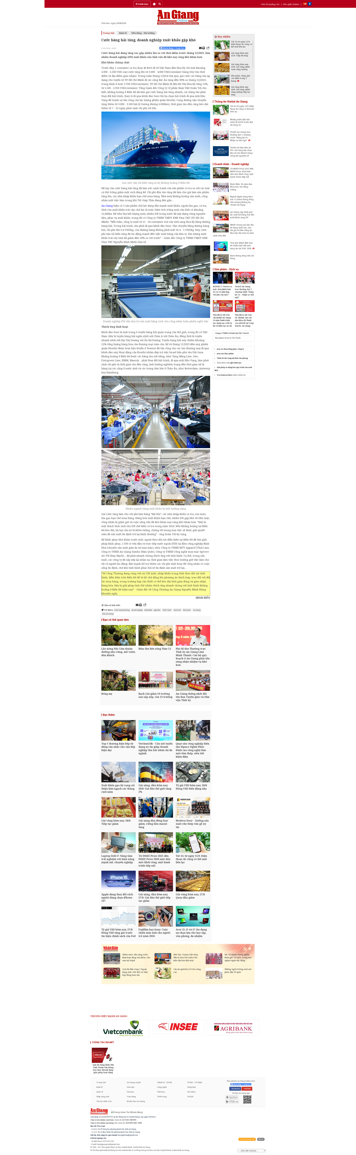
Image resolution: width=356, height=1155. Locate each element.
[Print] (203, 48)
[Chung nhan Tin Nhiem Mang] (125, 1112)
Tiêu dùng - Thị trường (143, 33)
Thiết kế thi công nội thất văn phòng (232, 358)
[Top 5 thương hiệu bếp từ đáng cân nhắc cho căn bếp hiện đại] (118, 730)
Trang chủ (108, 33)
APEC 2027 (167, 610)
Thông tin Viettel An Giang (231, 101)
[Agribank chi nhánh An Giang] (233, 1027)
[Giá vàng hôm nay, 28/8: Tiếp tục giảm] (118, 807)
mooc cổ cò (224, 338)
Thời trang (162, 1096)
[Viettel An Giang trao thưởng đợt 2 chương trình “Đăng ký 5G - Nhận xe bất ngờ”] (245, 282)
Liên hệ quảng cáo (270, 4)
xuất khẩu (148, 610)
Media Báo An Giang (136, 1101)
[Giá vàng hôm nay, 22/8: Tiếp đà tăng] (222, 57)
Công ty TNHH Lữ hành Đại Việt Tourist (232, 333)
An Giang (197, 610)
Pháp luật (191, 1087)
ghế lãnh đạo (235, 363)
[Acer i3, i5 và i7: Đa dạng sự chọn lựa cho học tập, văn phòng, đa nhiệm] (193, 916)
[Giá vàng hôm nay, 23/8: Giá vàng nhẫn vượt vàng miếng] (222, 68)
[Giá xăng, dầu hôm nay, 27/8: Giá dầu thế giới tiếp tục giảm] (156, 881)
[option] (123, 1028)
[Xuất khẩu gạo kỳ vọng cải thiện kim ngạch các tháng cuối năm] (118, 772)
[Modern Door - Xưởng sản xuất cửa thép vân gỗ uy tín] (193, 807)
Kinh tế (123, 33)
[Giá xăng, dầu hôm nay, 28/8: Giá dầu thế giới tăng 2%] (156, 772)
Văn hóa (130, 1092)
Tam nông (131, 1096)
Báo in (260, 1139)
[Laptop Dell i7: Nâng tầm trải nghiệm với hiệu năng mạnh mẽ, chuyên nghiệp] (118, 842)
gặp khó (157, 610)
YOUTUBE (247, 1089)
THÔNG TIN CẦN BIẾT (103, 1042)
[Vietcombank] (123, 1028)
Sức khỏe (191, 1092)
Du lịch (190, 1096)
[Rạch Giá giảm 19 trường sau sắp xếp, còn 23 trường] (156, 680)
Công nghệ (162, 1087)
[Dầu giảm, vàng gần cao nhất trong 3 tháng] (222, 79)
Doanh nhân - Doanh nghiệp (231, 164)
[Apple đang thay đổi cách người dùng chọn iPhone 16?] (118, 881)
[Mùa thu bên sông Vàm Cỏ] (156, 635)
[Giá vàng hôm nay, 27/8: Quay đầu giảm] (193, 881)
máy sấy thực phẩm (225, 353)
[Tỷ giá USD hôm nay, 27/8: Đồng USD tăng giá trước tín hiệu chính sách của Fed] (118, 916)
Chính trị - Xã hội (164, 1082)
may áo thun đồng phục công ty (230, 349)
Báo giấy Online (291, 4)
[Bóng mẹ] (118, 680)
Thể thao (161, 1092)
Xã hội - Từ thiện (194, 1082)
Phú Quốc (187, 610)
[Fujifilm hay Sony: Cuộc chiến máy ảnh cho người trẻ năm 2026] (156, 916)
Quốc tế (99, 1092)
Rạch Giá (177, 610)
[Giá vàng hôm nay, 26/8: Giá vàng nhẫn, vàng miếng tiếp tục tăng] (222, 91)
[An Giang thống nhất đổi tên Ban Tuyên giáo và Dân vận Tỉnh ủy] (193, 680)
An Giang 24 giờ (134, 1082)
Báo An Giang (107, 614)
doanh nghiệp (137, 610)
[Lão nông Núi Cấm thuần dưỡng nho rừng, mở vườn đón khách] (118, 635)
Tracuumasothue (224, 375)
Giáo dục (131, 1087)
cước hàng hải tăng (122, 610)
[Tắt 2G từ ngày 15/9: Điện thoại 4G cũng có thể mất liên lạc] (193, 842)
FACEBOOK (235, 1089)
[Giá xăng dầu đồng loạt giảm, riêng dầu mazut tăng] (156, 807)
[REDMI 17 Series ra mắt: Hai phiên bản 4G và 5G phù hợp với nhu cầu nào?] (223, 282)
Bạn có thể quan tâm (116, 619)
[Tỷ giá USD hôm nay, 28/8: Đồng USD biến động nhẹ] (193, 772)
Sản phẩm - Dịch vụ (226, 269)
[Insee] (178, 1027)
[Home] (154, 3)
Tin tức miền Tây (104, 1101)
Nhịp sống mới (102, 1096)
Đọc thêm (109, 714)
